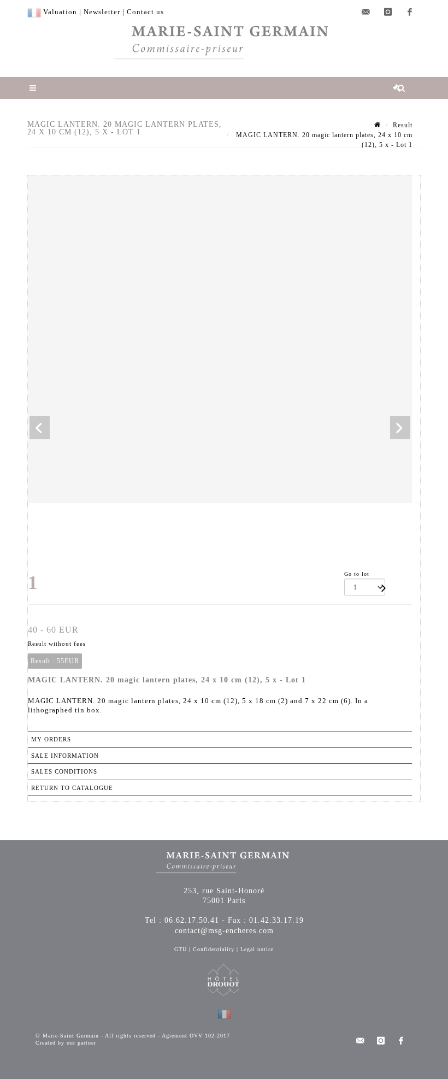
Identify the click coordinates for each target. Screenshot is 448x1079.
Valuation (60, 12)
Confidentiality (213, 949)
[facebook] (410, 12)
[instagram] (388, 12)
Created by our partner (66, 1043)
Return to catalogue (72, 788)
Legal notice (257, 949)
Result (402, 125)
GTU (180, 949)
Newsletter (102, 12)
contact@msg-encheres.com (224, 931)
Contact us (145, 12)
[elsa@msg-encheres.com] (366, 12)
